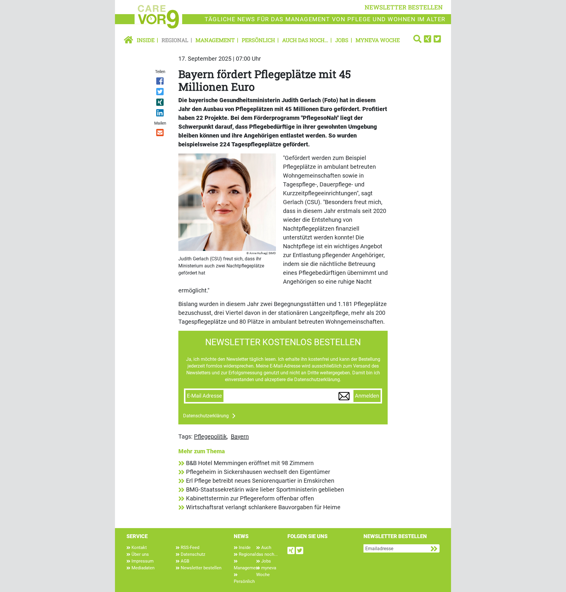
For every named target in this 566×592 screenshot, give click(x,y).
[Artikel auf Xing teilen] (160, 103)
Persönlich (258, 40)
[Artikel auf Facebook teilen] (160, 82)
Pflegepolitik (210, 436)
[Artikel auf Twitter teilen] (160, 92)
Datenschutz (192, 554)
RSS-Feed (189, 547)
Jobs (341, 40)
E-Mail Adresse (204, 396)
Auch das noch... (305, 40)
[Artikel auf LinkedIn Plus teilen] (160, 114)
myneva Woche (378, 40)
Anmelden (367, 396)
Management (215, 40)
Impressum (142, 561)
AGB (184, 561)
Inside (145, 40)
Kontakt (138, 547)
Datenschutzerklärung (206, 416)
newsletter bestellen (404, 7)
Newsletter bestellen (200, 567)
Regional (175, 40)
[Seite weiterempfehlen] (160, 133)
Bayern (240, 436)
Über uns (139, 554)
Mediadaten (142, 567)
